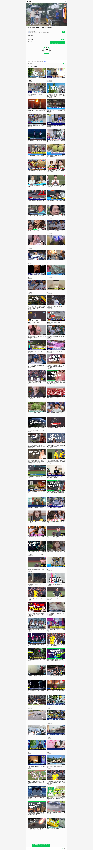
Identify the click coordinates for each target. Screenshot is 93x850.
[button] (29, 849)
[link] (33, 849)
